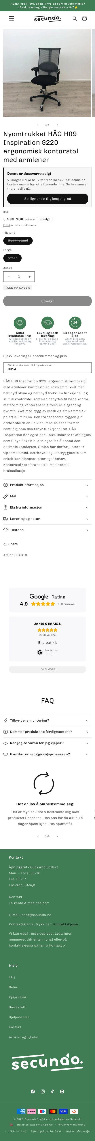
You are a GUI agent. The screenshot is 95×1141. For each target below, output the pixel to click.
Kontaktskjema (65, 924)
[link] (43, 800)
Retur (13, 987)
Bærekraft (17, 1007)
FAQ (12, 977)
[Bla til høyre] (57, 125)
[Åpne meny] (11, 18)
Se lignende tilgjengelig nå (47, 199)
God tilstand (20, 241)
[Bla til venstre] (38, 125)
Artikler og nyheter (24, 1037)
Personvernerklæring (71, 1124)
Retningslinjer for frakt (46, 1131)
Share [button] (13, 544)
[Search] (87, 367)
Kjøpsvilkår (18, 997)
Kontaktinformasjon (78, 1131)
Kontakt (15, 1027)
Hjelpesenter (19, 1017)
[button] (75, 18)
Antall (7, 268)
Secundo (30, 1119)
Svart (15, 259)
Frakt (6, 225)
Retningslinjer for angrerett (35, 1124)
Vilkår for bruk (17, 1131)
